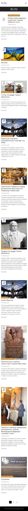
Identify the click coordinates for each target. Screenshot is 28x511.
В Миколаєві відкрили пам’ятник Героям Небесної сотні (17, 20)
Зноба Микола (7, 300)
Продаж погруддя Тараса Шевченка (11, 252)
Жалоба (4, 62)
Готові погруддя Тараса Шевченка (11, 96)
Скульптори (4, 297)
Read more (4, 39)
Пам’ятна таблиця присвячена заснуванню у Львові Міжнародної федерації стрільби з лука (13, 430)
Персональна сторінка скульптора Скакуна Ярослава (13, 362)
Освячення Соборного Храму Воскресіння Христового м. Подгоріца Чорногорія (13, 188)
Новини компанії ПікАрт (14, 15)
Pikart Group (11, 508)
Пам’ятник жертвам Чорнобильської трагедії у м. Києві (13, 140)
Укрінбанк (5, 479)
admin (14, 24)
